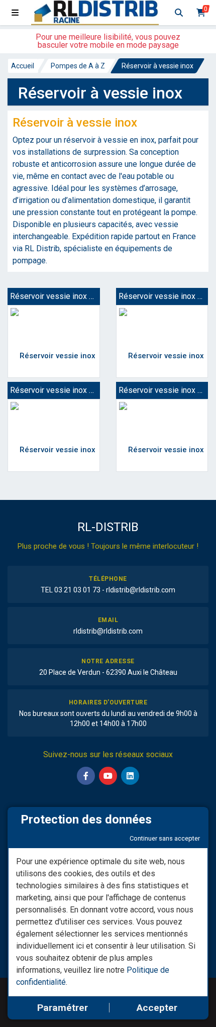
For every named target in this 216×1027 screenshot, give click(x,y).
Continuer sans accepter (165, 838)
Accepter (157, 1007)
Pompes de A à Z (78, 66)
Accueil (22, 66)
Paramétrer (62, 1007)
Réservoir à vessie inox (157, 66)
